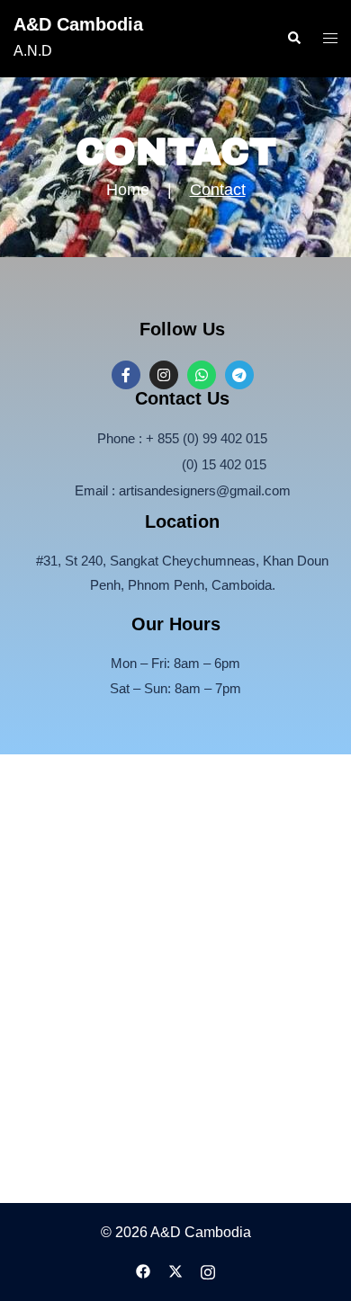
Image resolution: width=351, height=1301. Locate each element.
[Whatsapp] (201, 375)
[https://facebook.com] (143, 1270)
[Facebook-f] (126, 375)
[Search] (293, 38)
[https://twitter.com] (175, 1270)
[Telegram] (239, 375)
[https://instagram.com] (208, 1270)
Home (127, 190)
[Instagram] (163, 375)
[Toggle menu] (330, 39)
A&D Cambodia (78, 24)
